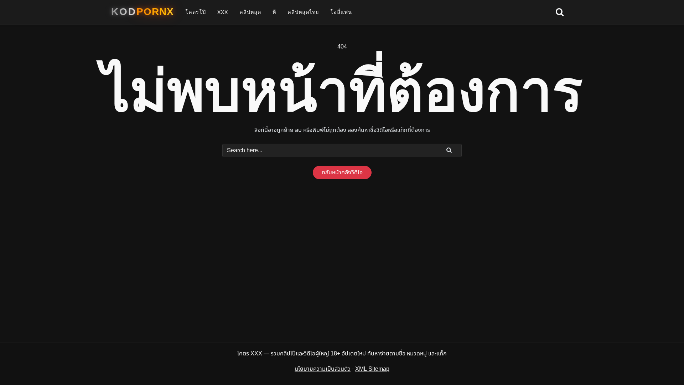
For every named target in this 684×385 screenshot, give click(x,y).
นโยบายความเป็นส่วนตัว (323, 369)
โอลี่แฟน (341, 12)
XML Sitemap (372, 369)
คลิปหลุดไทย (303, 12)
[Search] (449, 150)
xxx (222, 12)
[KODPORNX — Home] (142, 12)
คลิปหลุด (250, 12)
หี (274, 12)
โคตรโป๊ (195, 12)
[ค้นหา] (559, 12)
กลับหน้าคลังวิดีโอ (342, 172)
